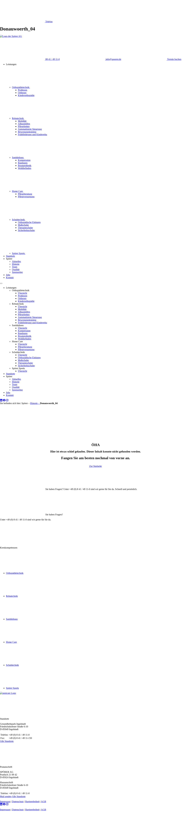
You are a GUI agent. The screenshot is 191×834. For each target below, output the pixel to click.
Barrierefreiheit (32, 801)
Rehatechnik (18, 118)
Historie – (35, 403)
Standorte (10, 256)
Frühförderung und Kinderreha (32, 134)
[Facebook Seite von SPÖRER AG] (4, 400)
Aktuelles (16, 261)
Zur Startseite (95, 466)
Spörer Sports (18, 253)
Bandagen (22, 163)
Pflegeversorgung (26, 196)
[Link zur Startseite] (11, 36)
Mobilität (22, 121)
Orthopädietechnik (21, 87)
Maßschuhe (23, 225)
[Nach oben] (22, 832)
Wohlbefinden (24, 168)
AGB (43, 801)
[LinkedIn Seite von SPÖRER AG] (1, 400)
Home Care (17, 191)
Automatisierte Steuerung (30, 129)
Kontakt (10, 277)
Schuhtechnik (18, 219)
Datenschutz (18, 801)
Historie (15, 264)
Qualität (15, 269)
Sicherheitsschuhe (26, 230)
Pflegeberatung (25, 194)
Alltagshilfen (24, 123)
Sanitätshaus (18, 157)
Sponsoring (17, 272)
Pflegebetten (24, 126)
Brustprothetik (24, 165)
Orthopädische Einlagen (29, 222)
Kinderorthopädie (26, 95)
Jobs (8, 275)
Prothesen (22, 90)
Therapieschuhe (25, 227)
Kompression (24, 160)
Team (14, 267)
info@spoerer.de (113, 59)
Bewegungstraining (27, 132)
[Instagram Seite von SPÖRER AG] (7, 400)
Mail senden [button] (5, 796)
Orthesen (22, 92)
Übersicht (22, 293)
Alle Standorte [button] (7, 741)
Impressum (5, 801)
